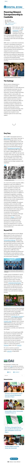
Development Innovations (13, 148)
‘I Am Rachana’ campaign (17, 316)
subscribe (9, 351)
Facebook (6, 345)
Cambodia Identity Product (14, 282)
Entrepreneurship (9, 24)
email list (19, 345)
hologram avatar (7, 321)
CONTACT (17, 372)
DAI (11, 366)
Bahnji (12, 217)
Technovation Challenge (9, 240)
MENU (6, 1)
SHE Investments (18, 29)
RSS (10, 372)
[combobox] (14, 375)
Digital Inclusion (12, 23)
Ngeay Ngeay (7, 138)
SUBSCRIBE (14, 458)
